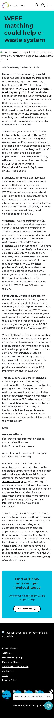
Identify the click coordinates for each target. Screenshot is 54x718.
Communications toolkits (15, 666)
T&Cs (5, 675)
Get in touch (25, 608)
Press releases (10, 648)
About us (7, 653)
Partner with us (10, 662)
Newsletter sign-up (12, 657)
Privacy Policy (9, 680)
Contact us (7, 671)
